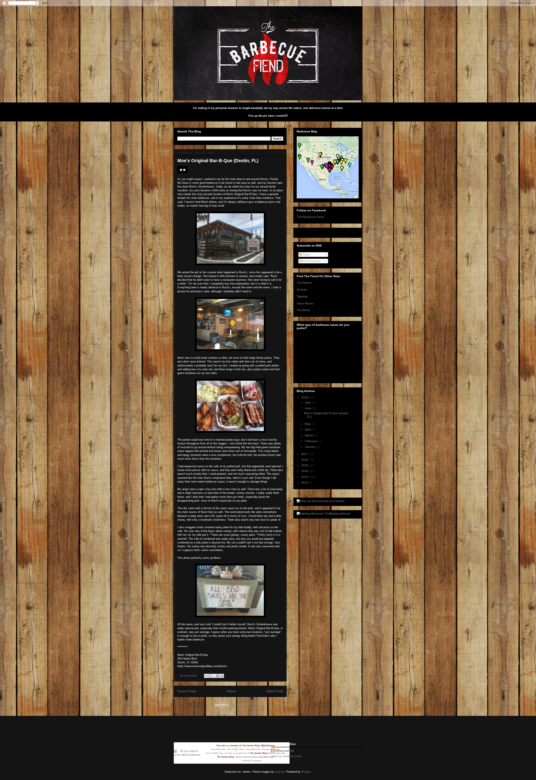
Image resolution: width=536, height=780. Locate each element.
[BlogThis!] (210, 676)
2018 (305, 397)
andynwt (280, 771)
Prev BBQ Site (253, 749)
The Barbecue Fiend (310, 217)
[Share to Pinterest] (222, 676)
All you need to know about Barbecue (255, 757)
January (310, 446)
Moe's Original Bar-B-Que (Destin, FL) (217, 160)
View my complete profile (286, 756)
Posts (306, 254)
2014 (305, 471)
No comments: (189, 675)
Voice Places (305, 303)
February (311, 441)
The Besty (303, 310)
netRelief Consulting (251, 760)
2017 (305, 454)
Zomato (302, 289)
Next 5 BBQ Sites (235, 749)
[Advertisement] (223, 728)
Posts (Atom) (239, 704)
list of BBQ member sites (265, 753)
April (308, 429)
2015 (305, 465)
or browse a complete (233, 753)
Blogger (306, 771)
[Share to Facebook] (218, 676)
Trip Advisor (304, 282)
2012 (305, 482)
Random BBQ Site (271, 749)
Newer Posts (186, 691)
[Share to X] (214, 676)
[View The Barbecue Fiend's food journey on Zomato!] (321, 501)
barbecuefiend (284, 750)
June (308, 408)
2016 (305, 459)
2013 (305, 477)
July (308, 402)
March (309, 435)
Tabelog (302, 296)
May (308, 424)
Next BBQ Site (218, 749)
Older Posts (274, 691)
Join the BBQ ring (214, 753)
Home (231, 691)
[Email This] (206, 676)
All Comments (311, 261)
